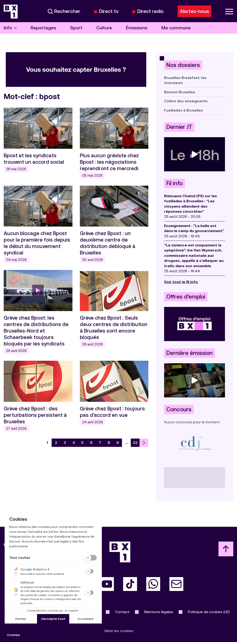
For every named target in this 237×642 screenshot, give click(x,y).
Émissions (136, 27)
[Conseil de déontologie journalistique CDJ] (194, 443)
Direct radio (150, 11)
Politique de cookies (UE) (209, 612)
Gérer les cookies (118, 630)
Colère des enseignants (186, 101)
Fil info (174, 183)
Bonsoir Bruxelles (179, 92)
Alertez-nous (194, 11)
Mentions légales (158, 612)
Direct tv (108, 11)
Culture (104, 27)
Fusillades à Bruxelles (183, 110)
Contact (122, 612)
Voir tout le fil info (181, 282)
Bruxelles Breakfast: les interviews (185, 80)
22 (135, 442)
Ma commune (176, 27)
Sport (76, 27)
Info (8, 27)
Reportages (43, 27)
